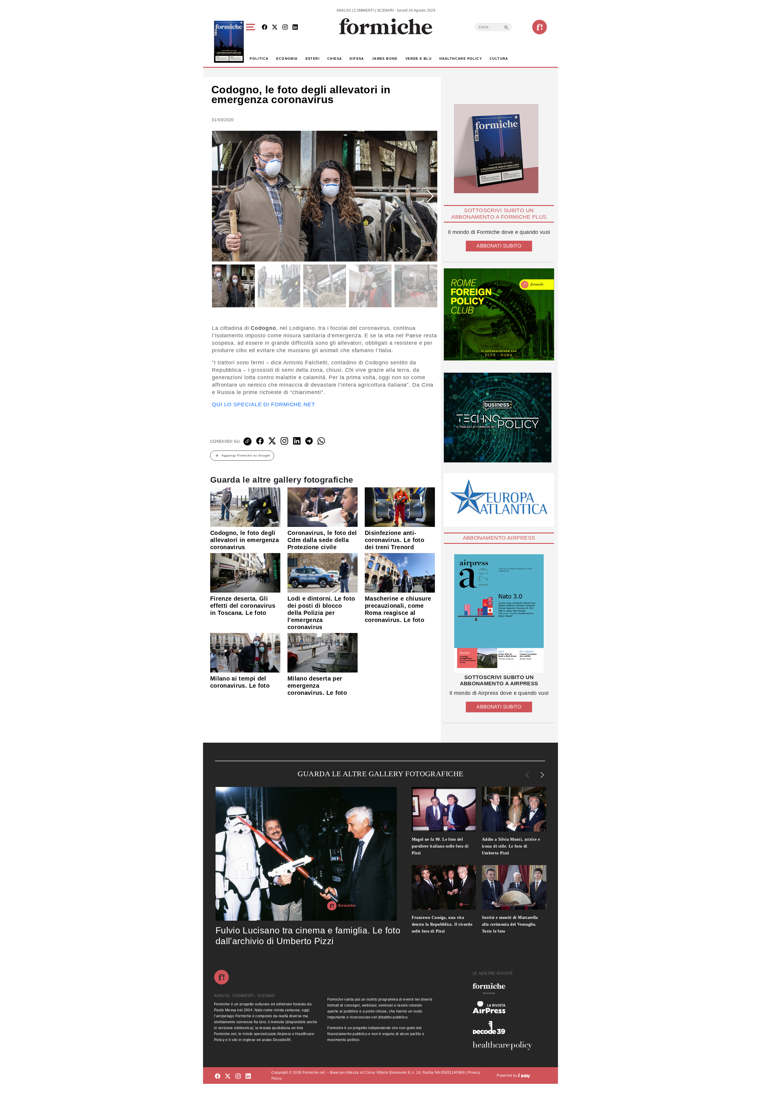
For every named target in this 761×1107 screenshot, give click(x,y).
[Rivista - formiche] (505, 988)
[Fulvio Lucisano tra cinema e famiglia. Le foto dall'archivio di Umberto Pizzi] (306, 854)
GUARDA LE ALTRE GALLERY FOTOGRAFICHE (380, 774)
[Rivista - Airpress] (505, 1007)
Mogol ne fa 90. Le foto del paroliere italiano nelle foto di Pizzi (440, 846)
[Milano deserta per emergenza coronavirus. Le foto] (322, 652)
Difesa (357, 58)
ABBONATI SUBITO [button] (499, 245)
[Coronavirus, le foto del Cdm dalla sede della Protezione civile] (322, 507)
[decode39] (505, 1027)
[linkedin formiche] (248, 1076)
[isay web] (524, 1075)
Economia (287, 58)
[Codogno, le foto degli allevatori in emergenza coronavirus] (245, 507)
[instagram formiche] (238, 1076)
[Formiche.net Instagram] (285, 27)
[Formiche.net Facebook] (265, 27)
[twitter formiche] (228, 1076)
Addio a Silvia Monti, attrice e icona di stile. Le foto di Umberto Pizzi (511, 846)
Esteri (313, 58)
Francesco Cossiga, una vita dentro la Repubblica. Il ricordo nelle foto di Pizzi (442, 924)
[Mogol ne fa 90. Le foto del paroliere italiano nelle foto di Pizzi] (444, 809)
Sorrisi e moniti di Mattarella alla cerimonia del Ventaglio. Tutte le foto (510, 924)
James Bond (385, 58)
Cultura (499, 58)
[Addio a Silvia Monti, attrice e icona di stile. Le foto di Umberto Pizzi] (514, 809)
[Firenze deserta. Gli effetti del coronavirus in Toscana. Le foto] (245, 572)
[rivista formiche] (499, 613)
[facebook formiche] (218, 1076)
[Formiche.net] (539, 27)
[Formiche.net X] (275, 27)
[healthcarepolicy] (505, 1045)
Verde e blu (418, 58)
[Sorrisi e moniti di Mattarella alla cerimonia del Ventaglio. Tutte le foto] (514, 887)
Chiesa (334, 58)
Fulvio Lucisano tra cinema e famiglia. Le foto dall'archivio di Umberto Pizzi (308, 935)
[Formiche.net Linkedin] (295, 27)
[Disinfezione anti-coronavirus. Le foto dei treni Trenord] (400, 507)
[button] (252, 42)
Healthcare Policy (460, 58)
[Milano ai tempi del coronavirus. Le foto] (245, 652)
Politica (259, 58)
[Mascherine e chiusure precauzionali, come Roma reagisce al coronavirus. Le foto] (400, 572)
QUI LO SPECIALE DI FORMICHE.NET (263, 404)
